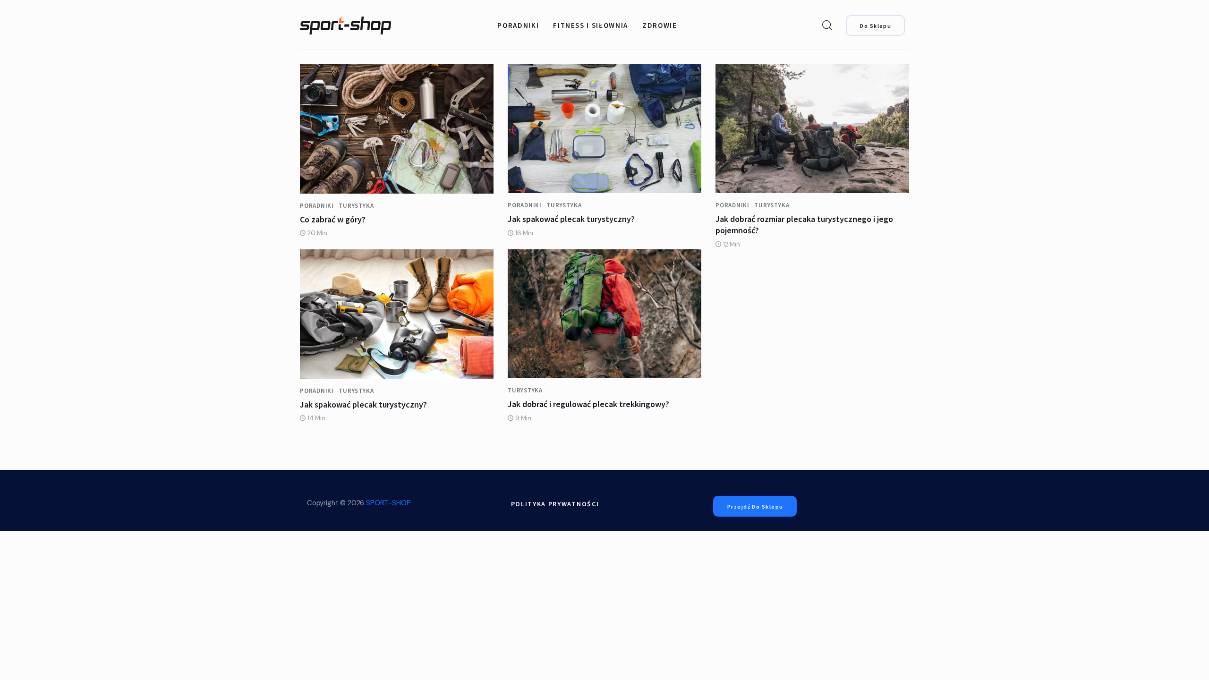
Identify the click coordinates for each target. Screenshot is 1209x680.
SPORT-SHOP (388, 503)
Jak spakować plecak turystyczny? (571, 218)
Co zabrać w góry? (333, 219)
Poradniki (317, 206)
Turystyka (356, 206)
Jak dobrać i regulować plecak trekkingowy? (588, 404)
